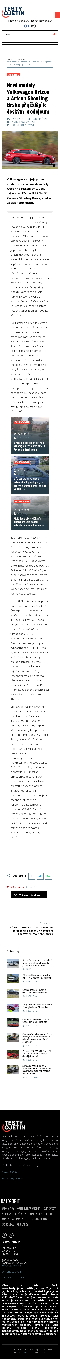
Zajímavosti (22, 422)
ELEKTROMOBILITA (38, 1219)
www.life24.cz (9, 1171)
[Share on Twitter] (40, 876)
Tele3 (48, 1352)
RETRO (48, 1214)
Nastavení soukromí (12, 1277)
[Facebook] (26, 26)
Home (9, 59)
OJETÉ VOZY (50, 1208)
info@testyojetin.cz (11, 1265)
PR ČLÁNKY (22, 1224)
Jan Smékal (40, 119)
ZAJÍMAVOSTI (19, 1219)
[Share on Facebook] (31, 876)
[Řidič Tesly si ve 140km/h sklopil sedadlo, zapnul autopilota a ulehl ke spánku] (30, 513)
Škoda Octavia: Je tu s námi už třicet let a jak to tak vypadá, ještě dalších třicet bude (37, 963)
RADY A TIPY (8, 1208)
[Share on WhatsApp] (48, 876)
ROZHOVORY (35, 1214)
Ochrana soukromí (11, 1271)
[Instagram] (33, 26)
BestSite (25, 1352)
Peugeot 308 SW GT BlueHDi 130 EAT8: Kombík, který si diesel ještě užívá (36, 1054)
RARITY (5, 1219)
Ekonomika (21, 59)
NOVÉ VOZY (20, 1214)
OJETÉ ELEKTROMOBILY (28, 1208)
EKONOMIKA (8, 1224)
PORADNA (6, 1214)
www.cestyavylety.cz (13, 1178)
